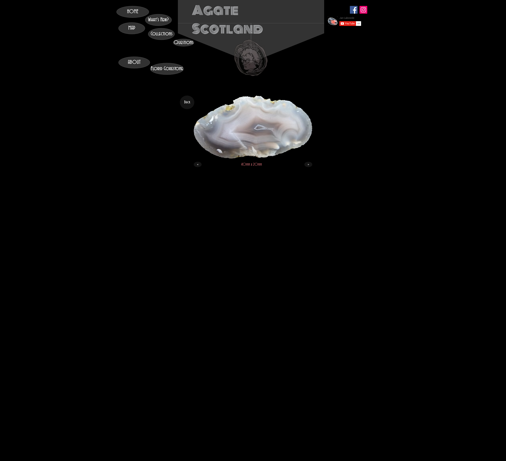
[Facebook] (354, 10)
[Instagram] (363, 10)
